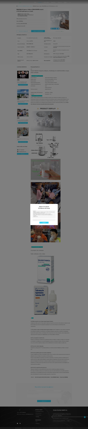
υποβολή (44, 222)
